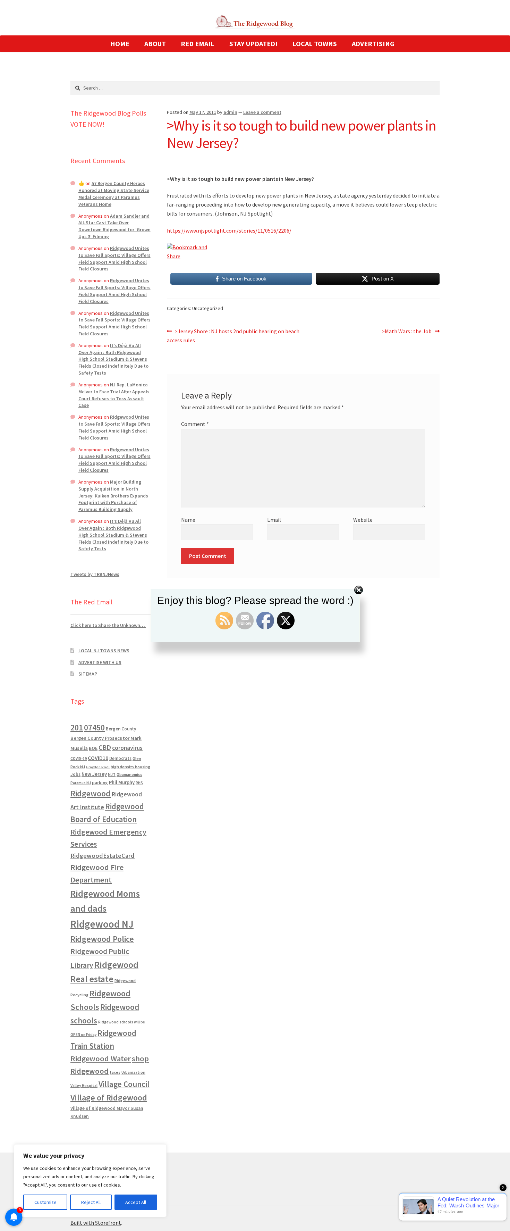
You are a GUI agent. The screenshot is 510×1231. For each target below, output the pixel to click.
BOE (93, 748)
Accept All (135, 1202)
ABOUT (155, 43)
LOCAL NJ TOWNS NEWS (103, 650)
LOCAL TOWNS (314, 43)
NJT (112, 774)
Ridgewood (90, 793)
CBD (105, 747)
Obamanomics (129, 774)
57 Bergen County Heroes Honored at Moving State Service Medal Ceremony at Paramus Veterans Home (113, 193)
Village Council (124, 1084)
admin (230, 112)
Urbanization (133, 1072)
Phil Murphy (122, 782)
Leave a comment (262, 112)
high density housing (130, 766)
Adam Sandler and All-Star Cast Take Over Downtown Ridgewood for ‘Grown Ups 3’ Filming (114, 226)
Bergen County (121, 729)
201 (76, 727)
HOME (119, 43)
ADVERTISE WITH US (99, 662)
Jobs (75, 774)
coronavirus (127, 748)
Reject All (91, 1202)
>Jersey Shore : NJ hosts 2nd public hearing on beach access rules (233, 335)
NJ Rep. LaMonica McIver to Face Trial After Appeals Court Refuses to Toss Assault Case (114, 395)
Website (363, 519)
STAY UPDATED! (253, 43)
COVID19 (98, 757)
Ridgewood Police (102, 939)
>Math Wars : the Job (407, 331)
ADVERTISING (373, 43)
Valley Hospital (83, 1085)
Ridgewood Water (100, 1058)
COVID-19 (78, 758)
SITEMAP (87, 674)
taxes (115, 1072)
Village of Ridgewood (108, 1097)
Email (274, 519)
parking (100, 783)
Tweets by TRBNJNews (94, 574)
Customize (45, 1202)
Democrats (120, 758)
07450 (94, 727)
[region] (90, 1180)
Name (188, 519)
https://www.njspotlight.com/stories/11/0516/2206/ (229, 230)
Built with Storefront (95, 1222)
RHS (139, 782)
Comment (195, 423)
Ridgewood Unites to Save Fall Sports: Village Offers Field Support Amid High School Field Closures (114, 258)
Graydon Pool (98, 767)
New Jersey (94, 774)
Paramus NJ (80, 782)
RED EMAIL (197, 43)
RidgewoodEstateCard (102, 856)
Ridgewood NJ (102, 924)
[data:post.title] (303, 252)
